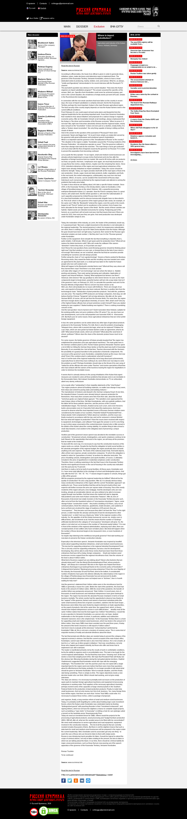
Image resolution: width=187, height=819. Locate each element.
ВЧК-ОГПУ (116, 26)
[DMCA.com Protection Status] (48, 816)
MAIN (67, 26)
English (43, 8)
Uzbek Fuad (43, 142)
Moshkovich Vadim (46, 43)
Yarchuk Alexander (46, 190)
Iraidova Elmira (44, 54)
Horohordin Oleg (45, 155)
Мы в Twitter (33, 18)
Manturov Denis (44, 79)
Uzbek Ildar (43, 202)
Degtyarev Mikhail (45, 131)
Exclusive (99, 26)
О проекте (30, 3)
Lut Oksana (43, 167)
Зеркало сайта (48, 18)
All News (133, 160)
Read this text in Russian (70, 66)
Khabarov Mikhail (45, 92)
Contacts (43, 3)
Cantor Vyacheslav (46, 178)
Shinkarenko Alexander (43, 215)
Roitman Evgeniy (45, 67)
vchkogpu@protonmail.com (62, 3)
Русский (32, 8)
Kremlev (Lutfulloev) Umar (46, 117)
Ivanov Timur (43, 104)
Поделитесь (101, 775)
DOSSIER (82, 26)
